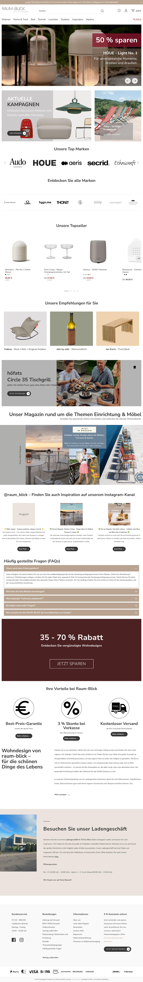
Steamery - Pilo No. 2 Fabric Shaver (17, 270)
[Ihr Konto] (126, 11)
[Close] (141, 2)
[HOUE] (17, 162)
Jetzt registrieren (115, 949)
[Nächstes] (135, 81)
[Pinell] (10, 202)
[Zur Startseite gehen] (17, 11)
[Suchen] (102, 11)
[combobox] (69, 11)
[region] (71, 55)
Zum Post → (24, 549)
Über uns (77, 920)
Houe (75, 2)
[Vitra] (125, 162)
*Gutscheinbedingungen (52, 945)
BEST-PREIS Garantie (51, 923)
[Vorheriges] (128, 81)
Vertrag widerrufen (50, 931)
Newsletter (77, 927)
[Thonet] (63, 202)
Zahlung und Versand (50, 920)
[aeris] (44, 162)
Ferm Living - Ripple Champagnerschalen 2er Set (57, 270)
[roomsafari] (115, 202)
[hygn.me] (45, 202)
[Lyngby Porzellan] (80, 202)
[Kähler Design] (133, 202)
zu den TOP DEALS (33, 2)
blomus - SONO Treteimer (95, 269)
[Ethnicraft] (98, 162)
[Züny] (98, 202)
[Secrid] (71, 162)
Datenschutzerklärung (82, 938)
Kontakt (45, 941)
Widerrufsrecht (48, 927)
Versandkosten (75, 979)
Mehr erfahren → (24, 736)
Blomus (98, 2)
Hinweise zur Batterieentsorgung (86, 941)
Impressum (77, 934)
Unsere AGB (78, 931)
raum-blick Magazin (81, 923)
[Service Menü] (119, 11)
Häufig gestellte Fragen (52, 948)
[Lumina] (28, 202)
